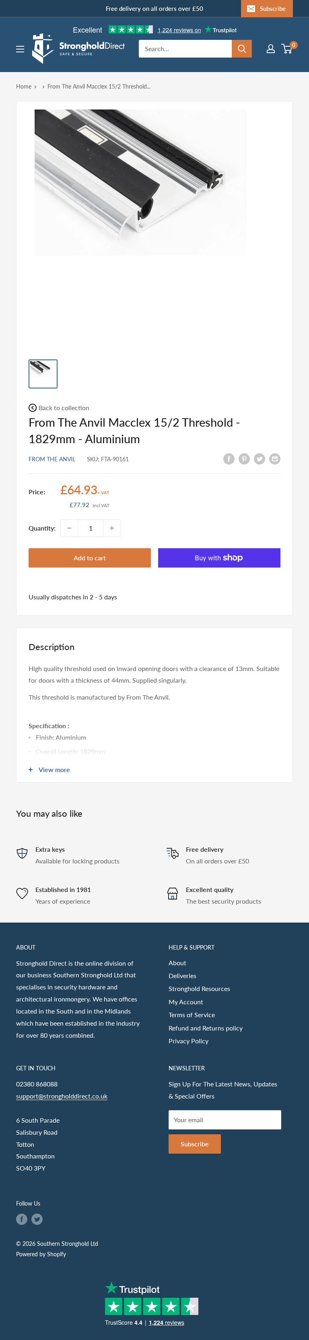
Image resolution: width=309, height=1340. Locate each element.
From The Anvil (52, 459)
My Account (186, 1002)
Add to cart (90, 558)
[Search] (242, 49)
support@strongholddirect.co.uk (61, 1096)
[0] (287, 49)
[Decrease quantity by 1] (69, 528)
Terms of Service (192, 1014)
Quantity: (42, 528)
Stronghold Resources (199, 988)
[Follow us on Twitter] (37, 1219)
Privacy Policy (188, 1041)
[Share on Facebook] (229, 458)
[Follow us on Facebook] (21, 1219)
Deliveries (182, 975)
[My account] (271, 48)
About (177, 962)
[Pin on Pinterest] (244, 458)
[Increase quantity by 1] (111, 528)
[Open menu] (20, 49)
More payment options (219, 576)
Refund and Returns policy (206, 1028)
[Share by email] (274, 458)
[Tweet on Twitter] (259, 458)
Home (23, 86)
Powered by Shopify (41, 1254)
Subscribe (273, 8)
